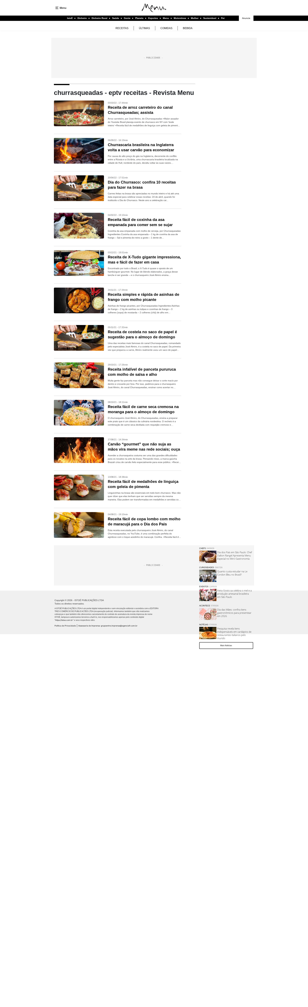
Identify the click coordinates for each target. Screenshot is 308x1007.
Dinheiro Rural (99, 18)
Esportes (153, 18)
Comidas (166, 28)
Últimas (144, 28)
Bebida (188, 28)
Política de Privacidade (65, 625)
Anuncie (246, 18)
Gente (127, 18)
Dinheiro (82, 18)
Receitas (122, 28)
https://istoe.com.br (64, 620)
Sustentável (209, 18)
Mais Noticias (226, 645)
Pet (223, 18)
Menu (166, 18)
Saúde (115, 18)
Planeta (139, 18)
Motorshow (180, 18)
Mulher (194, 18)
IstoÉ (70, 18)
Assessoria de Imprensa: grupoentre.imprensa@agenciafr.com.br (107, 625)
